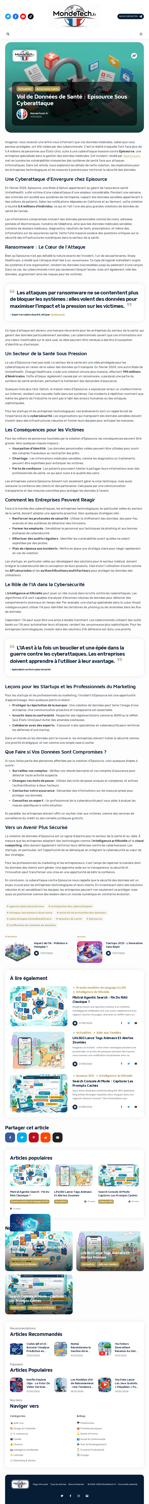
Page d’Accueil (40, 1484)
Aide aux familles (108, 1032)
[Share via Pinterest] (34, 1137)
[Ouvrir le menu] (141, 34)
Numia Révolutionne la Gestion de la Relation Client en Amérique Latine (82, 1351)
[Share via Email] (136, 1023)
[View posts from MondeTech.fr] (22, 115)
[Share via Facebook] (121, 1023)
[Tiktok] (31, 16)
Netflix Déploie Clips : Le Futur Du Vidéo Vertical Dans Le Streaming (38, 1387)
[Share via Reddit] (46, 1137)
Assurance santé (48, 88)
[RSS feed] (87, 1496)
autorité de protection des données (82, 912)
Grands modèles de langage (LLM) (101, 987)
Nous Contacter (128, 16)
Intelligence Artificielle (92, 992)
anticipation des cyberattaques (71, 906)
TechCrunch (131, 156)
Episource (95, 918)
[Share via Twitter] (129, 1023)
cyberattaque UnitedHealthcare (30, 918)
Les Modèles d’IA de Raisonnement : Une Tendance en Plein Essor (82, 1385)
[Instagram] (78, 1496)
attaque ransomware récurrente (30, 912)
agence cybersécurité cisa (26, 906)
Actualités (25, 88)
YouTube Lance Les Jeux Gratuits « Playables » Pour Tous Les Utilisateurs (127, 1387)
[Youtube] (23, 16)
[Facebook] (16, 16)
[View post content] (17, 952)
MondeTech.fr (39, 113)
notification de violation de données (32, 925)
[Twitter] (8, 16)
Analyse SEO (85, 1075)
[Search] (8, 34)
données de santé (70, 918)
